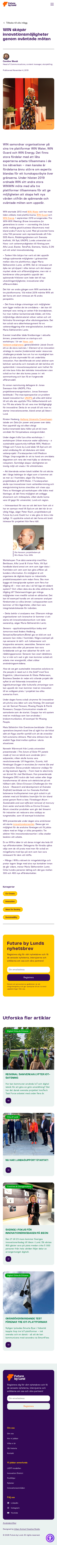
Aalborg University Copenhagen (36, 419)
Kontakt (10, 1453)
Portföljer (11, 1478)
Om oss (10, 1433)
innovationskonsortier (23, 824)
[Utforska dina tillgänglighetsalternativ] (50, 1538)
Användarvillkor (9, 1523)
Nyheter (10, 1483)
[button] (51, 4)
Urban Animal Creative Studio (27, 1529)
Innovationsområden (16, 1488)
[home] (9, 4)
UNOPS (29, 398)
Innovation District (15, 1473)
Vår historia (12, 1448)
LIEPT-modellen (14, 1468)
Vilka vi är (11, 1443)
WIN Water (32, 211)
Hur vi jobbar (12, 1438)
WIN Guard (42, 215)
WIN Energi (8, 218)
